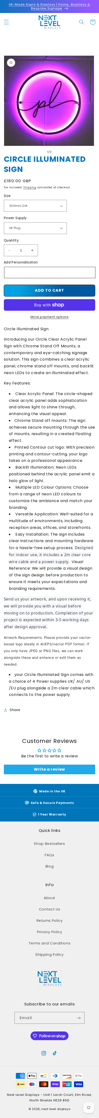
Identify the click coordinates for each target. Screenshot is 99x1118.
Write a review (49, 769)
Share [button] (15, 709)
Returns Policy (50, 920)
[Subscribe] (78, 1018)
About (49, 898)
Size (7, 196)
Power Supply (15, 218)
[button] (6, 21)
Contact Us (49, 909)
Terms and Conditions (50, 943)
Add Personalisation (21, 262)
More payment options (50, 317)
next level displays (55, 1109)
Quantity (11, 240)
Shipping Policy (49, 954)
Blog (49, 866)
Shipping (29, 187)
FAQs (49, 855)
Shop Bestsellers (49, 843)
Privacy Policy (49, 931)
